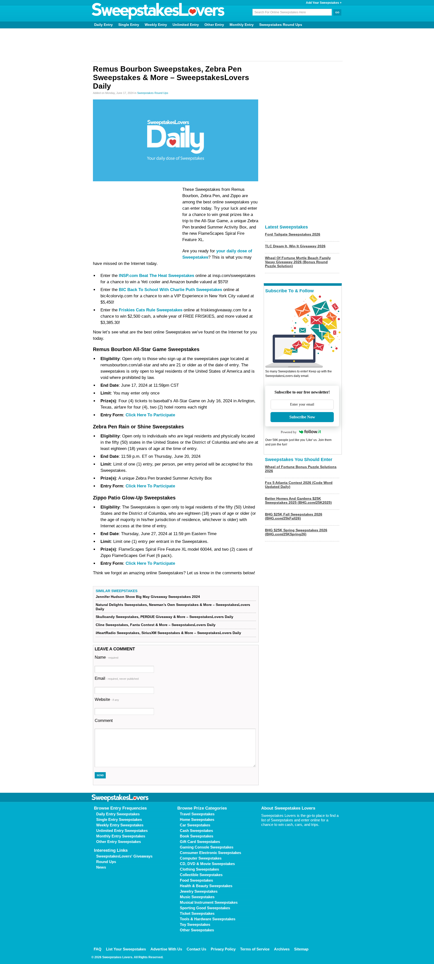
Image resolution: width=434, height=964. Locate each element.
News (101, 867)
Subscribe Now (302, 417)
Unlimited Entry (186, 25)
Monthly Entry (242, 25)
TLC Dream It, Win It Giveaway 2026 (295, 246)
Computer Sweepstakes (201, 858)
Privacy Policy (223, 949)
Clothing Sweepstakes (199, 869)
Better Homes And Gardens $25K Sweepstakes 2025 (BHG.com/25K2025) (298, 500)
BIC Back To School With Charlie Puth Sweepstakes (170, 289)
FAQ (97, 949)
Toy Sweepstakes (195, 924)
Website (107, 699)
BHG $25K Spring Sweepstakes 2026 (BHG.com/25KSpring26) (296, 532)
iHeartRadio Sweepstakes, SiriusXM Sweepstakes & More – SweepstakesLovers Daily (168, 633)
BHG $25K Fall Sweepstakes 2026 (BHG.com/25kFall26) (293, 516)
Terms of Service (254, 949)
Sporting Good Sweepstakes (205, 908)
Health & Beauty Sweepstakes (206, 886)
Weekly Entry (156, 25)
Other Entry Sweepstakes (118, 841)
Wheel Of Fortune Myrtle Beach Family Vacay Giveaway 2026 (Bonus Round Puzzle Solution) (298, 262)
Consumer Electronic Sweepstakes (210, 852)
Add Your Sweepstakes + (324, 3)
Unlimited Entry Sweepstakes (122, 830)
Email (117, 678)
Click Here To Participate (150, 415)
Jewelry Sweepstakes (199, 891)
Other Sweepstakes (197, 930)
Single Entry (128, 25)
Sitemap (301, 949)
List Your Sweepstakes (126, 949)
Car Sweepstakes (195, 825)
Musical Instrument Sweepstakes (209, 902)
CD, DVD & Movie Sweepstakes (207, 864)
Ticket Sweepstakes (197, 913)
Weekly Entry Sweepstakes (119, 825)
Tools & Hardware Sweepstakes (207, 919)
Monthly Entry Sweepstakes (120, 836)
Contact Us (196, 949)
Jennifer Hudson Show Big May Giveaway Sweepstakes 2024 (148, 597)
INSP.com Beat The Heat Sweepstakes (156, 275)
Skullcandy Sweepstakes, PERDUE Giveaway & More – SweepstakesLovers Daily (164, 617)
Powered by (289, 432)
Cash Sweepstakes (196, 830)
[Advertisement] (217, 44)
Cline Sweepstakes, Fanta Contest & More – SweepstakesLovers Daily (155, 625)
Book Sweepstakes (196, 836)
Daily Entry (103, 25)
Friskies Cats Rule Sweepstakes (150, 310)
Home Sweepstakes (197, 819)
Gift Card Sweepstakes (200, 841)
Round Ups (106, 862)
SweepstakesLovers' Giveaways (124, 856)
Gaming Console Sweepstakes (206, 847)
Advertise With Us (166, 949)
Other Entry (214, 25)
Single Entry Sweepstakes (119, 819)
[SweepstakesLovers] (158, 11)
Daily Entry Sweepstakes (118, 814)
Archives (282, 949)
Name (106, 657)
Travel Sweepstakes (197, 814)
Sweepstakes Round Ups (280, 25)
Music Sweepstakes (197, 897)
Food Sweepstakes (196, 880)
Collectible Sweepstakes (201, 875)
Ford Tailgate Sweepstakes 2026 (292, 234)
